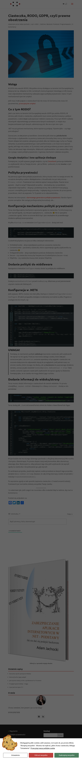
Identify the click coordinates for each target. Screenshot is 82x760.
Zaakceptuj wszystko (66, 755)
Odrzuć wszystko (41, 755)
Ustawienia (15, 755)
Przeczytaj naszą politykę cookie (43, 748)
